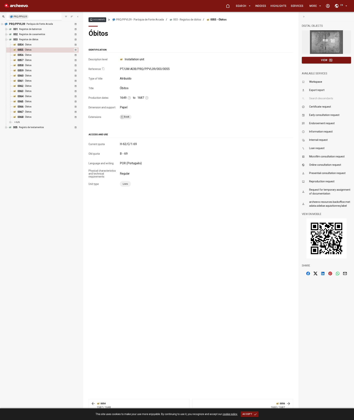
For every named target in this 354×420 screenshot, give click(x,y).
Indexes (260, 5)
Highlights (278, 5)
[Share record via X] (315, 273)
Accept (247, 414)
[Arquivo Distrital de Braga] (16, 6)
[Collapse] (78, 17)
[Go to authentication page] (328, 6)
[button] (242, 6)
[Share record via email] (345, 273)
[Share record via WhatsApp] (337, 273)
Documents (97, 19)
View (324, 60)
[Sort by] (66, 17)
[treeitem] (46, 50)
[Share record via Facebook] (308, 273)
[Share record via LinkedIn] (323, 273)
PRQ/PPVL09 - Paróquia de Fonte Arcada (140, 19)
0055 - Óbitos (218, 19)
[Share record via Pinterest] (330, 273)
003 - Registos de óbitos (187, 19)
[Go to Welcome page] (227, 6)
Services (297, 5)
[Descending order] (72, 17)
